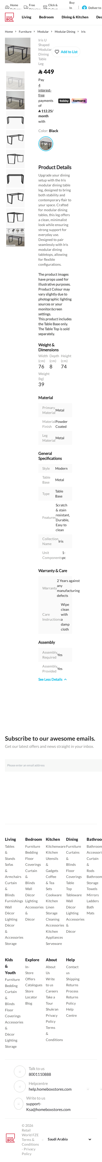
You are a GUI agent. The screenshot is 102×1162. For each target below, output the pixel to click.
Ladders (93, 901)
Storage (11, 943)
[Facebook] (88, 1089)
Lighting (11, 919)
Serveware (54, 943)
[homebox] (11, 17)
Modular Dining (65, 31)
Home (9, 31)
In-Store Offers (30, 973)
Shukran (52, 1009)
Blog (28, 1003)
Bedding (31, 852)
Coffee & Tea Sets (51, 882)
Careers (52, 991)
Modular (43, 31)
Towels (92, 889)
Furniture (25, 31)
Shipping (72, 979)
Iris (83, 31)
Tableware (74, 895)
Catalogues (33, 985)
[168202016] (45, 143)
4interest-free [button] (44, 90)
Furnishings (14, 901)
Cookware (54, 895)
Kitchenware (56, 846)
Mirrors (93, 895)
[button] (66, 52)
